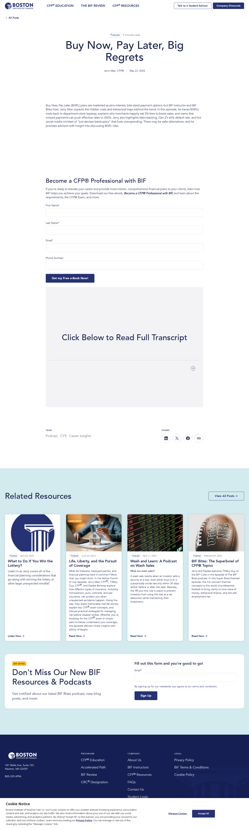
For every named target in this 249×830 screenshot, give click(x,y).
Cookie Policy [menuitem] (184, 774)
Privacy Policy (84, 820)
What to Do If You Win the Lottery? (30, 563)
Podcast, (52, 436)
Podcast (115, 35)
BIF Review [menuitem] (89, 774)
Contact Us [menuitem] (136, 789)
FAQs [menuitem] (132, 782)
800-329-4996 (13, 776)
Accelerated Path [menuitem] (93, 767)
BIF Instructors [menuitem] (138, 767)
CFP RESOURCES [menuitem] (125, 6)
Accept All (203, 813)
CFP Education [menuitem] (93, 760)
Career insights (80, 436)
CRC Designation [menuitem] (94, 782)
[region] (124, 814)
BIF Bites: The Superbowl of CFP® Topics (215, 563)
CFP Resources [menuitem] (140, 774)
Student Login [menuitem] (138, 797)
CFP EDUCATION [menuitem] (60, 6)
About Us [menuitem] (134, 760)
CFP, (64, 436)
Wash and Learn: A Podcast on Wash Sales (153, 563)
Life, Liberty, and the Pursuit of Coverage (93, 563)
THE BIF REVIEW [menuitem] (93, 6)
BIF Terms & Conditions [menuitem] (191, 767)
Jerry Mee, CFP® (114, 71)
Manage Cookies (177, 813)
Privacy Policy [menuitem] (184, 760)
